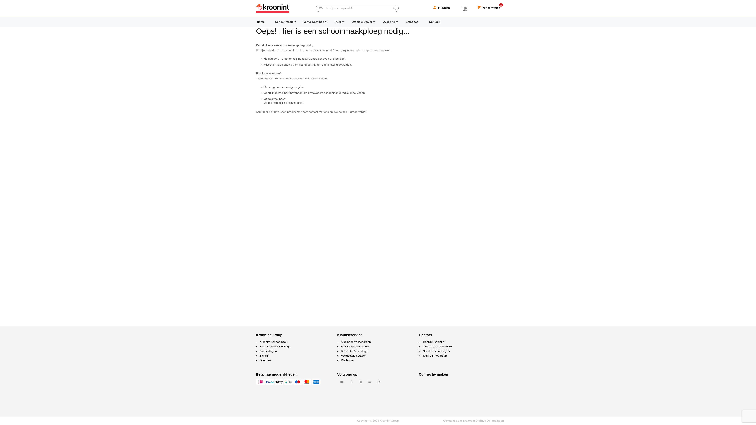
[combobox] (357, 8)
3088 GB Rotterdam (434, 355)
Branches (412, 21)
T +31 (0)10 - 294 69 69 (437, 346)
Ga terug (269, 87)
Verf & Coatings (313, 21)
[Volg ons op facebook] (351, 383)
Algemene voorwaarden (356, 341)
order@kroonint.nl (433, 341)
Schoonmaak (284, 21)
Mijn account (295, 102)
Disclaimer (347, 360)
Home (261, 21)
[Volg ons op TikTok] (379, 383)
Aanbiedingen (268, 351)
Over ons (389, 21)
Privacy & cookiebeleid (355, 346)
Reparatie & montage (354, 351)
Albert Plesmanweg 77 (436, 351)
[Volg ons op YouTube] (341, 383)
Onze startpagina (274, 102)
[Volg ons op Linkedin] (369, 383)
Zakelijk (264, 355)
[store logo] (272, 8)
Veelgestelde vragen (353, 355)
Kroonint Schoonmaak (273, 341)
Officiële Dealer (362, 21)
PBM (338, 21)
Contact (434, 21)
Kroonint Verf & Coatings (275, 346)
